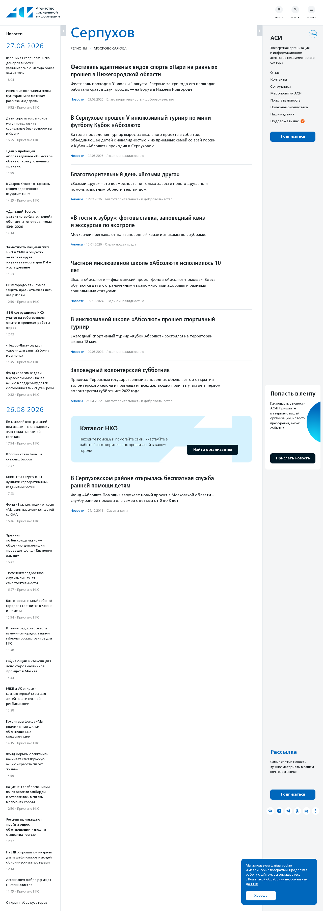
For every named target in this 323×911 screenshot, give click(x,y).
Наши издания (282, 114)
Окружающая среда (120, 244)
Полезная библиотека (289, 107)
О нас (274, 72)
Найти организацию (212, 449)
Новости (77, 99)
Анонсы (77, 199)
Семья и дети (117, 510)
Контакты (278, 80)
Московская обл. (110, 48)
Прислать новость (285, 100)
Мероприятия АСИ (286, 93)
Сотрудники (280, 86)
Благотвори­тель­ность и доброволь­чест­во (140, 99)
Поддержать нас (284, 121)
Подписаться (293, 136)
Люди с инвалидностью (125, 156)
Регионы (79, 48)
